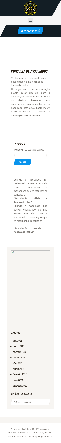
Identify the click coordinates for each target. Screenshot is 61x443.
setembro (20, 385)
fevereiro (19, 352)
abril (17, 340)
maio (18, 380)
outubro (19, 357)
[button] (30, 20)
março (18, 346)
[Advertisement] (30, 311)
